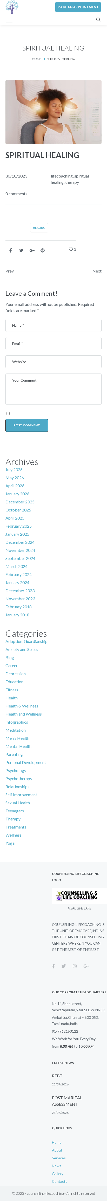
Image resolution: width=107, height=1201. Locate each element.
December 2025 (20, 501)
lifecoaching (62, 175)
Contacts (59, 1181)
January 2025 (17, 534)
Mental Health (18, 746)
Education (14, 681)
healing (39, 227)
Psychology (15, 770)
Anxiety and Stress (21, 649)
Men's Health (17, 738)
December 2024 (20, 542)
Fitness (11, 689)
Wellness (13, 834)
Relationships (17, 786)
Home (37, 59)
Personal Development (25, 762)
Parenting (14, 754)
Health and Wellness (23, 713)
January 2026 (17, 493)
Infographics (16, 721)
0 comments (16, 193)
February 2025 (18, 525)
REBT (57, 1075)
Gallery (57, 1173)
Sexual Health (17, 802)
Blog (9, 657)
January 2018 (17, 614)
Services (59, 1158)
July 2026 (14, 469)
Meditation (15, 730)
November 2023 (20, 598)
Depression (15, 673)
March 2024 (16, 566)
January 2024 (17, 582)
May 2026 (14, 477)
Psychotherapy (18, 778)
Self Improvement (21, 794)
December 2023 (20, 590)
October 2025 (18, 509)
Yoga (10, 842)
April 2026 (14, 485)
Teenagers (14, 810)
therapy (72, 182)
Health (11, 697)
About (57, 1150)
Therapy (13, 818)
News (56, 1166)
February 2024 (18, 574)
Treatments (15, 826)
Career (11, 665)
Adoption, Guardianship (26, 641)
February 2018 (18, 606)
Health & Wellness (21, 705)
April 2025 (14, 517)
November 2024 (20, 550)
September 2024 (20, 558)
